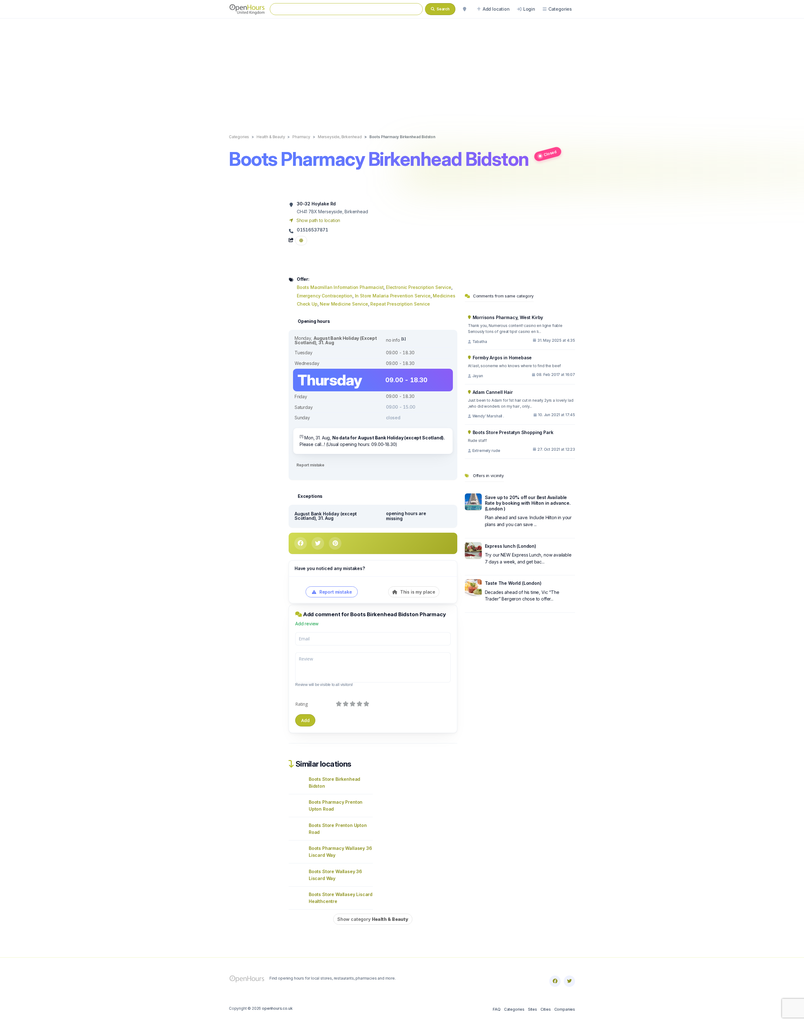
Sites (532, 1009)
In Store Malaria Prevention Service (393, 295)
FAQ (496, 1009)
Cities (546, 1009)
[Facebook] (555, 981)
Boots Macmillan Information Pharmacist (340, 287)
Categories (514, 1009)
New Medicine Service (344, 304)
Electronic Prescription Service (418, 287)
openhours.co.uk (277, 1008)
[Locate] (464, 9)
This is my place (417, 592)
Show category (372, 919)
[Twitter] (569, 981)
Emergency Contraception (324, 295)
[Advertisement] (402, 70)
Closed (550, 153)
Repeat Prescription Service (400, 304)
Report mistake (310, 465)
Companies (564, 1009)
